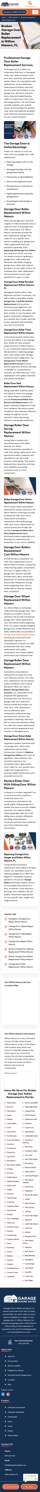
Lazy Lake (28, 1155)
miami (9, 1115)
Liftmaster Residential (16, 1412)
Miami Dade (11, 1103)
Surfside (10, 1169)
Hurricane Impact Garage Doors (19, 1375)
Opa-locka (11, 1156)
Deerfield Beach (13, 1268)
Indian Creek (11, 1185)
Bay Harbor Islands (14, 1165)
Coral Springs (12, 1235)
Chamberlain (12, 1417)
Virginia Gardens (13, 1206)
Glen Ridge (29, 1280)
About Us (11, 1356)
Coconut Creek (12, 1272)
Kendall (9, 1214)
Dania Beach (29, 1132)
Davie (9, 1243)
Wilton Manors (13, 17)
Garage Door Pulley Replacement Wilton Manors (21, 965)
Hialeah (9, 1119)
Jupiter (27, 1199)
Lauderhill (10, 1276)
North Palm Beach (31, 1216)
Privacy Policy (13, 1361)
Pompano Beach (13, 1239)
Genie (10, 1421)
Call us (30, 1487)
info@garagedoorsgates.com (15, 1465)
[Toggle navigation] (35, 12)
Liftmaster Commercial (16, 1407)
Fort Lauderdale (13, 1218)
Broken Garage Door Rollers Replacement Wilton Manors (21, 958)
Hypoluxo (28, 1247)
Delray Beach (30, 1171)
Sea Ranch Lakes (31, 1151)
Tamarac (10, 1260)
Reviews (33, 1476)
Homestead (11, 1132)
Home (4, 17)
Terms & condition (14, 1366)
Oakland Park (30, 1111)
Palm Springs (29, 1207)
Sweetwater (11, 1148)
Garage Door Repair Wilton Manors (20, 943)
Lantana (28, 1211)
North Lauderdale (31, 1103)
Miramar (10, 1231)
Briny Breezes (30, 1255)
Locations (11, 1380)
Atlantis (27, 1232)
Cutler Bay (11, 1202)
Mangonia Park (30, 1236)
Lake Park (28, 1228)
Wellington (29, 1191)
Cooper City (29, 1127)
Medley (9, 1190)
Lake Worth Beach (32, 1176)
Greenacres (29, 1187)
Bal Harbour (11, 1161)
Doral (9, 1127)
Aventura (10, 1144)
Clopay (10, 1431)
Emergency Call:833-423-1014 (14, 12)
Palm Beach (11, 1111)
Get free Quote (12, 1487)
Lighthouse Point (31, 1119)
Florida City (11, 1152)
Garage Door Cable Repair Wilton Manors (20, 935)
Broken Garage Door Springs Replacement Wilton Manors (21, 950)
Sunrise (9, 1252)
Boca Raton (29, 1163)
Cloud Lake (29, 1276)
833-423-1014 (10, 1456)
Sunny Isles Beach (13, 1140)
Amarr (10, 1426)
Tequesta (28, 1220)
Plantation (10, 1247)
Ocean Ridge (29, 1264)
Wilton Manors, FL (11, 1474)
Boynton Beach (30, 1167)
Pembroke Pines (13, 1227)
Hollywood (11, 1223)
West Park (29, 1147)
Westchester (11, 1210)
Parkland (28, 1123)
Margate (10, 1264)
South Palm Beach (31, 1224)
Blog (9, 1384)
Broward (10, 1107)
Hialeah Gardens (13, 1181)
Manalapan (29, 1260)
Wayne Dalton (13, 1435)
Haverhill (28, 1272)
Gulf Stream (29, 1251)
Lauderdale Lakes (31, 1136)
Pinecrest (10, 1194)
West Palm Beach (31, 1159)
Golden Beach (12, 1177)
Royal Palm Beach (31, 1195)
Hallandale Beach (31, 1107)
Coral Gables (11, 1123)
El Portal (10, 1173)
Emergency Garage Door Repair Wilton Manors (19, 920)
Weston (10, 1256)
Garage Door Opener (16, 1370)
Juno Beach (29, 1268)
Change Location (30, 6)
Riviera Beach (30, 1203)
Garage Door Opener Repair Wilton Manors (21, 927)
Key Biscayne (12, 1136)
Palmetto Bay (12, 1198)
